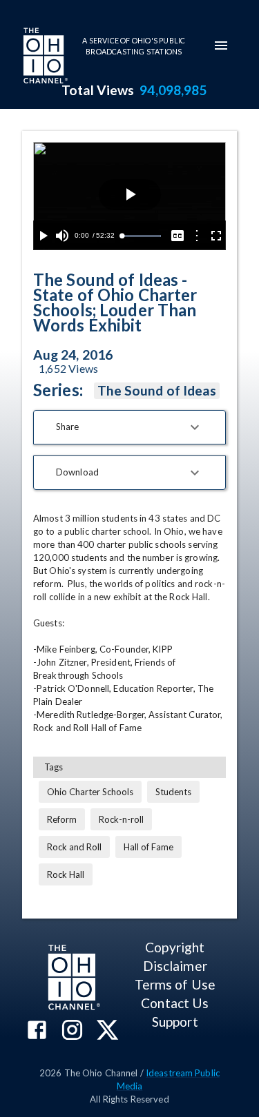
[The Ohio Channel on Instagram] (72, 1031)
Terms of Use (175, 984)
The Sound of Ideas (156, 390)
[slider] (141, 236)
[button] (129, 427)
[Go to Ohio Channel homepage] (44, 57)
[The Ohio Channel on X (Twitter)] (107, 1031)
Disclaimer (175, 965)
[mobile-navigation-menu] (221, 45)
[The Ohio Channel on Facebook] (37, 1031)
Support (175, 1021)
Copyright (174, 947)
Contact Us (175, 1003)
